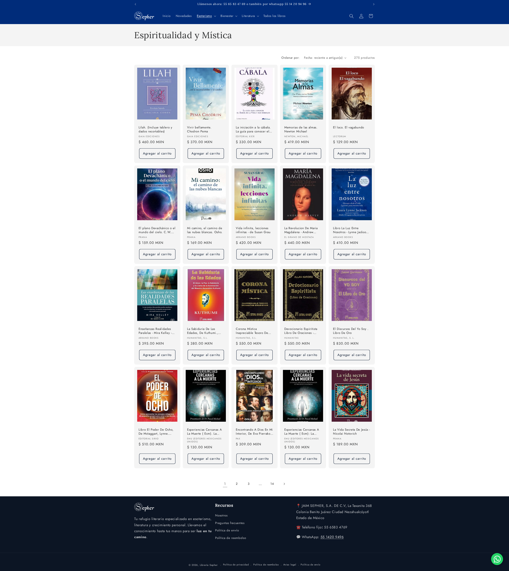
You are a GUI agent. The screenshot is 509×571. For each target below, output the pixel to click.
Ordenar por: (290, 58)
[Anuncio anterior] (135, 4)
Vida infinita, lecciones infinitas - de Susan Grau (253, 230)
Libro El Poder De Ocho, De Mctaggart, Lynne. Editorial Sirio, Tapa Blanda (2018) (156, 431)
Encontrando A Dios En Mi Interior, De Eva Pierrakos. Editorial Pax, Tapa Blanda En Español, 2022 (254, 431)
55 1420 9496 (332, 537)
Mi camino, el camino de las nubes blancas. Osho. (204, 230)
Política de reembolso (230, 538)
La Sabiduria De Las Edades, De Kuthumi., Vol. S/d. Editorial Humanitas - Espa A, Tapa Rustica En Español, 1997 (205, 331)
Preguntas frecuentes (229, 523)
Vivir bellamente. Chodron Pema (199, 129)
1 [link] (225, 483)
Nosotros (221, 515)
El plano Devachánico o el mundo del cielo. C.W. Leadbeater (157, 230)
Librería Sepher (209, 565)
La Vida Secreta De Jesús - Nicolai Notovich (351, 431)
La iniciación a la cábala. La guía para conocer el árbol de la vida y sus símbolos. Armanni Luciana (253, 129)
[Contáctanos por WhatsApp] (497, 559)
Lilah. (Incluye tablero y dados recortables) (155, 129)
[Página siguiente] (284, 484)
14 (272, 484)
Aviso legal (289, 564)
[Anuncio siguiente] (373, 4)
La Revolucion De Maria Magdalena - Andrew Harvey (301, 230)
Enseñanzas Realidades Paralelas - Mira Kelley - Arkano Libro (155, 331)
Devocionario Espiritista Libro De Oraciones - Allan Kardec (300, 331)
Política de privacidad (236, 564)
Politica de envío (227, 530)
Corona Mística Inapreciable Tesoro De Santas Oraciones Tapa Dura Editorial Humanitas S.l (253, 331)
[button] (206, 16)
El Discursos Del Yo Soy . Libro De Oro (351, 331)
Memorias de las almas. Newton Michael (301, 129)
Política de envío (310, 564)
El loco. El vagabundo (348, 127)
